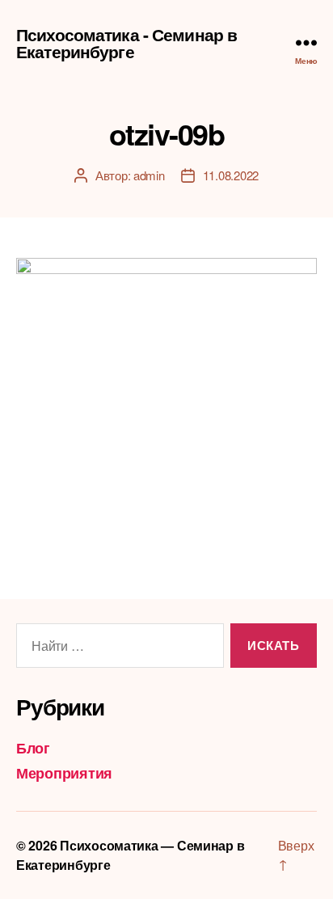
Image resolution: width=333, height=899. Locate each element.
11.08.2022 (231, 175)
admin (149, 175)
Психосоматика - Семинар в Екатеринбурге (126, 43)
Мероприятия (64, 772)
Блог (33, 747)
